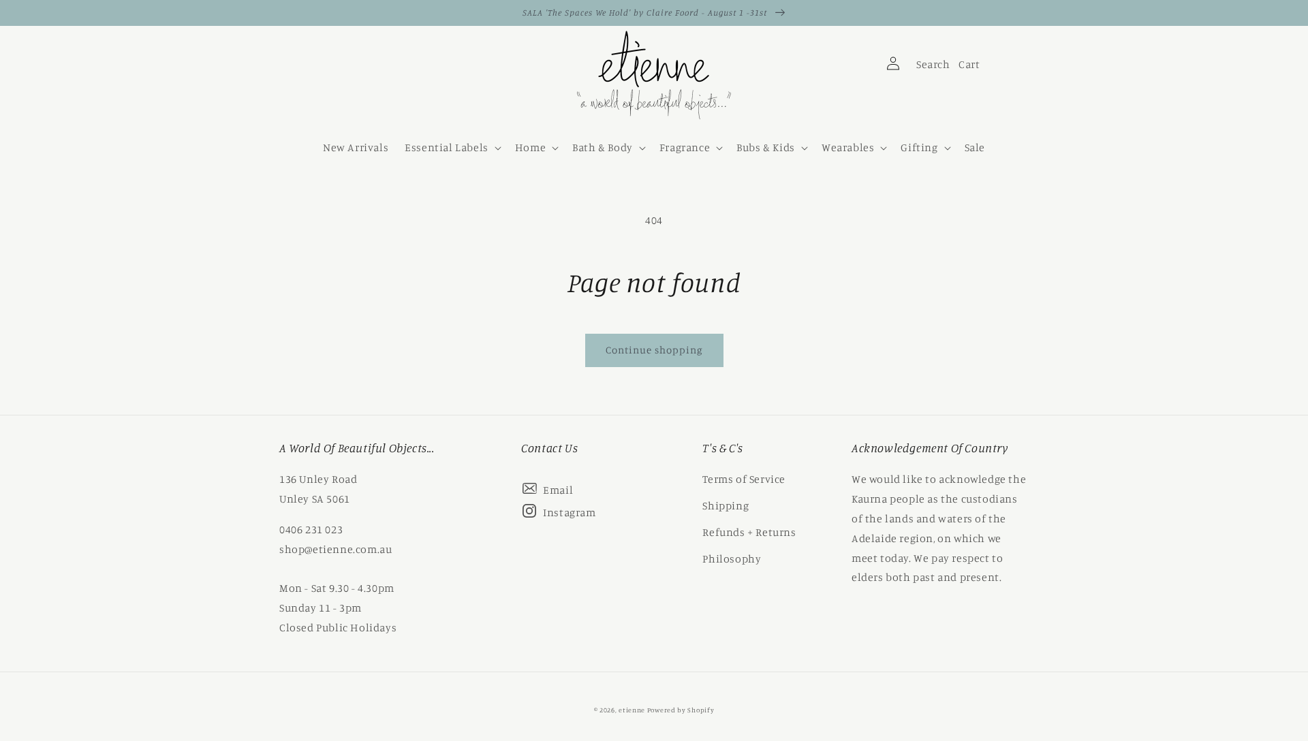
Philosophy (731, 558)
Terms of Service (743, 479)
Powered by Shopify (681, 710)
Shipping (725, 505)
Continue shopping (654, 349)
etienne (633, 710)
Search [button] (931, 67)
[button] (451, 147)
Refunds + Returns (749, 532)
